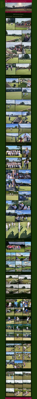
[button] (12, 12)
